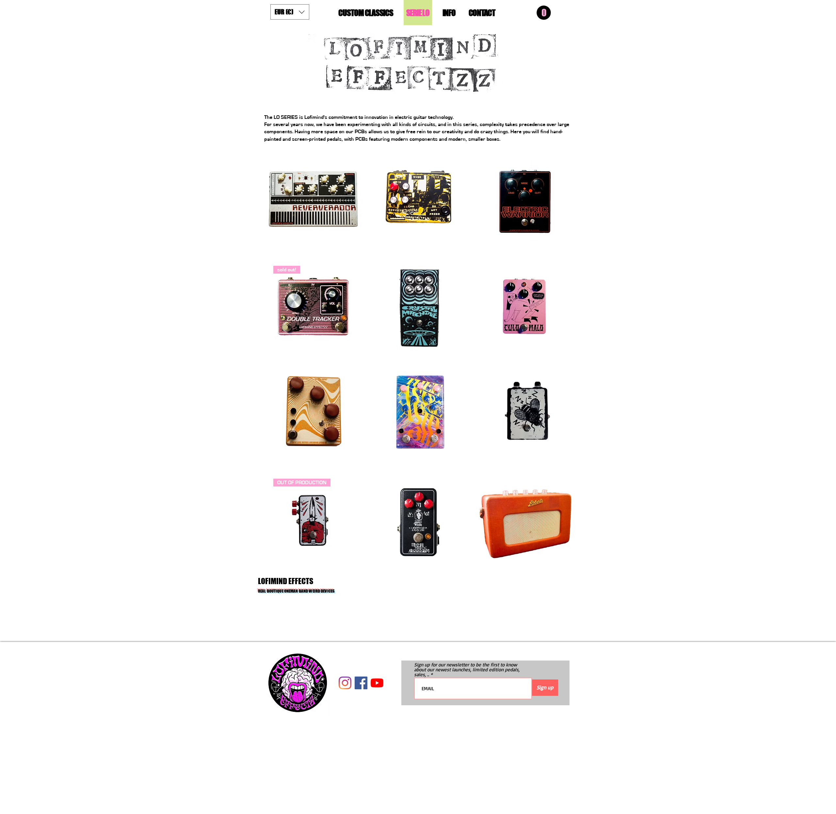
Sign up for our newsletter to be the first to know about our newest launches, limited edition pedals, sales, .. (467, 669)
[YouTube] (377, 683)
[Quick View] (313, 199)
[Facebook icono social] (361, 683)
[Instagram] (345, 683)
